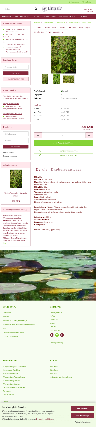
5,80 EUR (16, 201)
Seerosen (6, 16)
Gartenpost (54, 319)
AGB (4, 328)
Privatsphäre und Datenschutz (13, 332)
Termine (53, 323)
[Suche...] (36, 9)
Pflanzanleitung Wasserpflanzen (14, 377)
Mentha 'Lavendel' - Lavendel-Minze (16, 194)
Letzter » (63, 27)
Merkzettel (87, 2)
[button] (38, 135)
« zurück (47, 27)
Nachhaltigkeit (55, 330)
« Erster (38, 27)
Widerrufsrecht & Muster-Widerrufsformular (18, 324)
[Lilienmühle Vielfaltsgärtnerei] (52, 9)
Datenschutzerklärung (44, 419)
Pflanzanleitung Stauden (11, 380)
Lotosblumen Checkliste (11, 370)
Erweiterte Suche (16, 79)
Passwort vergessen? (10, 156)
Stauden (83, 16)
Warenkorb (54, 370)
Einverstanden (82, 408)
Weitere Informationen (82, 422)
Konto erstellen (8, 152)
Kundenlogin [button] (74, 2)
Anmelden (16, 147)
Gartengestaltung (56, 342)
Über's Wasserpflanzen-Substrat (14, 387)
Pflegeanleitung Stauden (11, 384)
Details (41, 169)
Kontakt (6, 316)
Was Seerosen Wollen (10, 373)
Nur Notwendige (82, 415)
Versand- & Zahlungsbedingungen (15, 320)
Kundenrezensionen (66, 169)
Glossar (5, 401)
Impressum (7, 312)
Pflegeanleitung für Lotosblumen (14, 366)
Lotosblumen (22, 16)
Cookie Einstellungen (10, 336)
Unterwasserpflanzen (44, 16)
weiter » (55, 27)
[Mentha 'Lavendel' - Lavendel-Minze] (63, 54)
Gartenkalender (8, 394)
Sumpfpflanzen (67, 16)
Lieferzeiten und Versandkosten (61, 377)
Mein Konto (54, 366)
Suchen (15, 73)
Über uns (53, 326)
